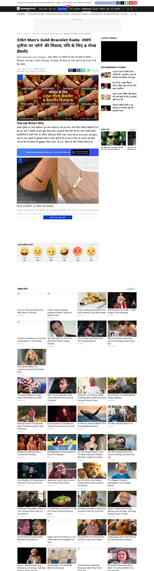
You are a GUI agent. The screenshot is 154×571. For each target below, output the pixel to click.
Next (135, 14)
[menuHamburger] (132, 9)
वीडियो (102, 9)
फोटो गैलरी (62, 9)
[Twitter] (122, 3)
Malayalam (22, 2)
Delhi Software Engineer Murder (57, 14)
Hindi (75, 2)
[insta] (135, 3)
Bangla (69, 2)
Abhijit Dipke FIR (96, 14)
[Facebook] (118, 3)
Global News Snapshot (79, 14)
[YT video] (131, 3)
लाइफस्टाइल (86, 9)
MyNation (88, 2)
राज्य (71, 9)
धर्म (112, 9)
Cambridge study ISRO (36, 14)
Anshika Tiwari (38, 69)
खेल (107, 9)
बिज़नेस (95, 9)
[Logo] (27, 9)
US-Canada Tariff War (111, 14)
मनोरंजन (77, 9)
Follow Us (94, 70)
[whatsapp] (126, 3)
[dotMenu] (123, 9)
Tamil (64, 2)
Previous (132, 14)
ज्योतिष (117, 9)
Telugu (58, 2)
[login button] (128, 9)
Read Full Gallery (58, 217)
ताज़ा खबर (43, 9)
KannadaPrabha (49, 2)
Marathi (80, 2)
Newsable (31, 2)
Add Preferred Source (103, 3)
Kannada (38, 2)
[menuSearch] (136, 9)
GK (54, 9)
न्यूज (50, 9)
